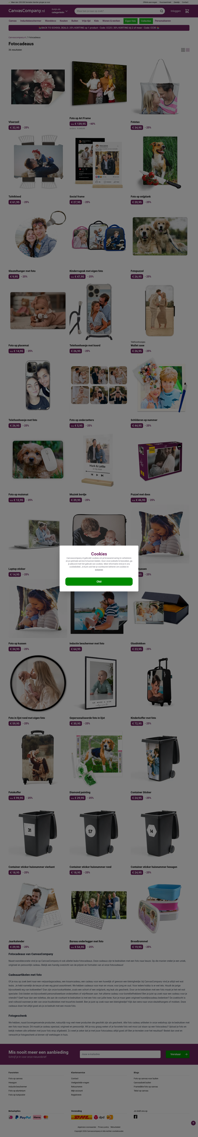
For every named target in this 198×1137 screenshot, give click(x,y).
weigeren (99, 569)
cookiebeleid (74, 567)
